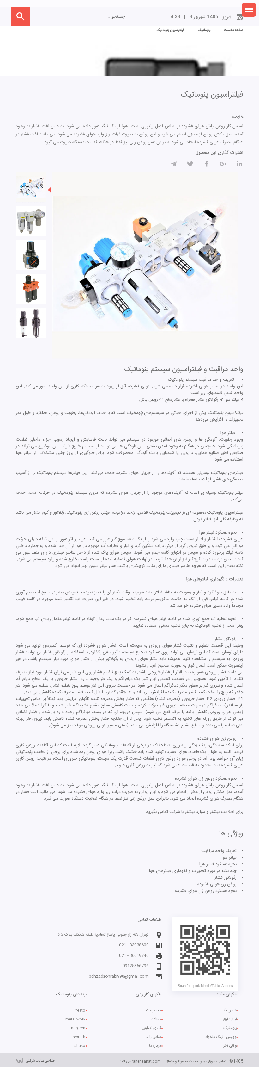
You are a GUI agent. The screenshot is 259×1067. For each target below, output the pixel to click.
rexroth (79, 1037)
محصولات (153, 1010)
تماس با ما (153, 1037)
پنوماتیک (230, 1028)
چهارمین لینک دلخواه (221, 1037)
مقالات (156, 1019)
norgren (78, 1028)
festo (80, 1010)
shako (79, 1046)
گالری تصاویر (151, 1028)
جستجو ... (115, 17)
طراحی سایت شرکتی (40, 1061)
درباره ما (155, 1046)
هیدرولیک (229, 1010)
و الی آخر (230, 1046)
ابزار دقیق (230, 1019)
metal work (75, 1019)
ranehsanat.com (146, 1061)
